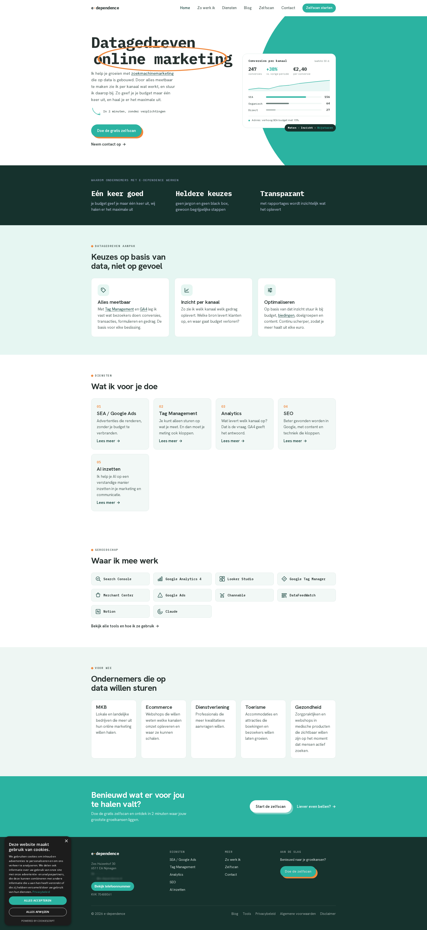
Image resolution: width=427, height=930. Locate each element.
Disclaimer (328, 914)
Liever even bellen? (316, 806)
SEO (173, 882)
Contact (288, 7)
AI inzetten (177, 889)
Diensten (229, 7)
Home (185, 7)
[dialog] (37, 881)
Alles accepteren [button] (37, 900)
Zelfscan (266, 7)
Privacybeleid (266, 914)
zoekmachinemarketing (152, 73)
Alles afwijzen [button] (37, 912)
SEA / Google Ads (183, 859)
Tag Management (119, 309)
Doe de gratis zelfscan (116, 130)
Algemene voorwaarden (298, 914)
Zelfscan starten (319, 8)
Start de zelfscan (271, 806)
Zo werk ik (206, 7)
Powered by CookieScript (37, 920)
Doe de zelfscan (298, 871)
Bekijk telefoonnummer (113, 886)
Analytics (176, 874)
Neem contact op (108, 144)
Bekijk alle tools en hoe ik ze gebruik (125, 626)
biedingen (286, 315)
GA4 (143, 309)
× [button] (66, 841)
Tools (247, 914)
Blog (248, 7)
